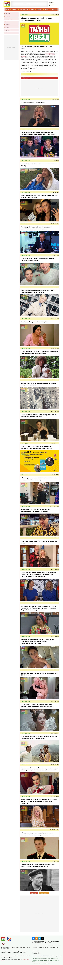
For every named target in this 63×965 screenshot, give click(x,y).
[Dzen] (42, 938)
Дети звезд (25, 14)
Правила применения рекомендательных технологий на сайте (45, 958)
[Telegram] (39, 938)
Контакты (51, 4)
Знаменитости (24, 9)
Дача (7, 32)
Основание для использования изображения (41, 963)
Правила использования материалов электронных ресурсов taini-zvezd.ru (45, 961)
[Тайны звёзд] (21, 14)
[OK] (36, 938)
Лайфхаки (6, 9)
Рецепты (14, 9)
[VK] (33, 938)
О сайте (51, 2)
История (39, 9)
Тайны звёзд (7, 4)
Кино (32, 9)
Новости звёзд (26, 99)
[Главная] (3, 939)
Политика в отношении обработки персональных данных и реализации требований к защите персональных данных (46, 956)
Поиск (51, 5)
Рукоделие (55, 9)
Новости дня (26, 443)
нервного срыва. (49, 53)
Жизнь (47, 9)
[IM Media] (9, 939)
